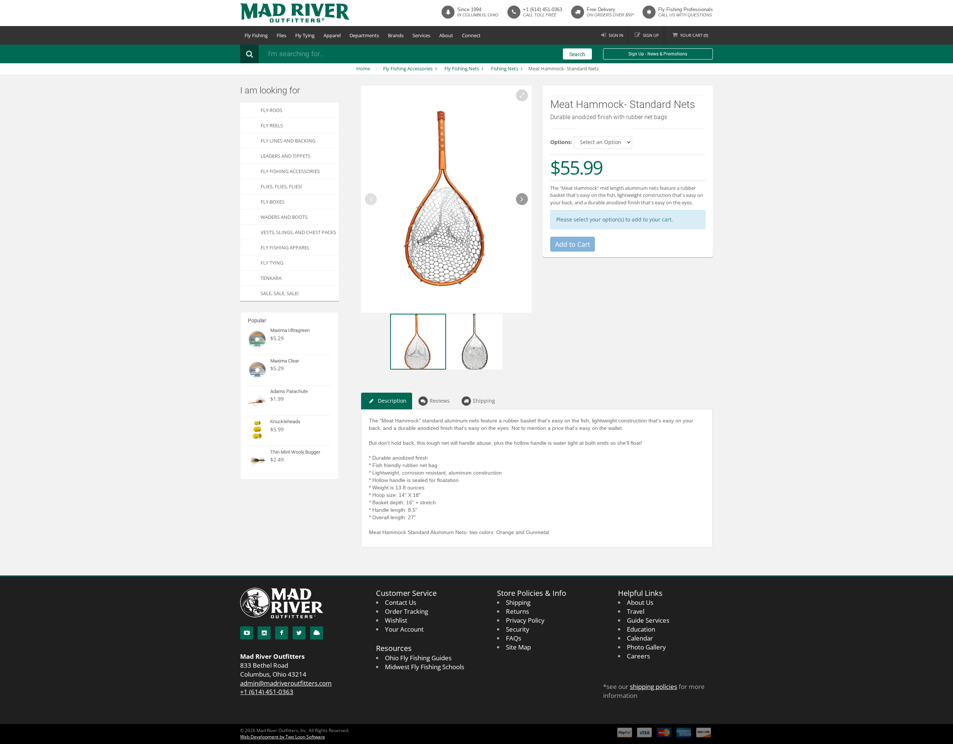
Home (363, 68)
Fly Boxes (272, 201)
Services (421, 35)
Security (517, 629)
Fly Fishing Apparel (285, 247)
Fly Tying (305, 35)
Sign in (616, 35)
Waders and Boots (284, 217)
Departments (364, 35)
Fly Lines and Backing (288, 140)
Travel (635, 611)
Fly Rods (271, 110)
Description (392, 400)
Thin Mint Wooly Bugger (295, 452)
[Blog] (316, 632)
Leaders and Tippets (285, 156)
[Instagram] (264, 632)
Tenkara (271, 278)
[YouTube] (246, 632)
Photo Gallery (646, 647)
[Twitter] (299, 632)
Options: (561, 142)
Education (641, 629)
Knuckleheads (285, 421)
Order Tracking (406, 611)
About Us (640, 602)
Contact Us (400, 602)
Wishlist (396, 620)
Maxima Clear (284, 361)
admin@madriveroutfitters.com (286, 683)
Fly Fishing (256, 35)
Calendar (640, 638)
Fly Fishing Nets (461, 68)
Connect (471, 35)
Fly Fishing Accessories (408, 68)
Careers (638, 656)
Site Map (518, 647)
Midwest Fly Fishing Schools (424, 666)
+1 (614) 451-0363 (542, 9)
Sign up (651, 35)
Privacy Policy (525, 620)
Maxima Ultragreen (290, 330)
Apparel (332, 35)
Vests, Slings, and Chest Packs (298, 232)
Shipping (484, 400)
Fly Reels (272, 125)
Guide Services (648, 620)
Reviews (440, 400)
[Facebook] (281, 632)
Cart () (694, 35)
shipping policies (653, 686)
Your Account (404, 629)
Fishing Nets (504, 68)
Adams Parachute (289, 391)
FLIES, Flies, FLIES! (281, 186)
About (446, 35)
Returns (517, 611)
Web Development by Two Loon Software (282, 737)
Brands (396, 35)
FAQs (513, 638)
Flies (281, 35)
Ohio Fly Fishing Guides (418, 658)
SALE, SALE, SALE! (280, 293)
